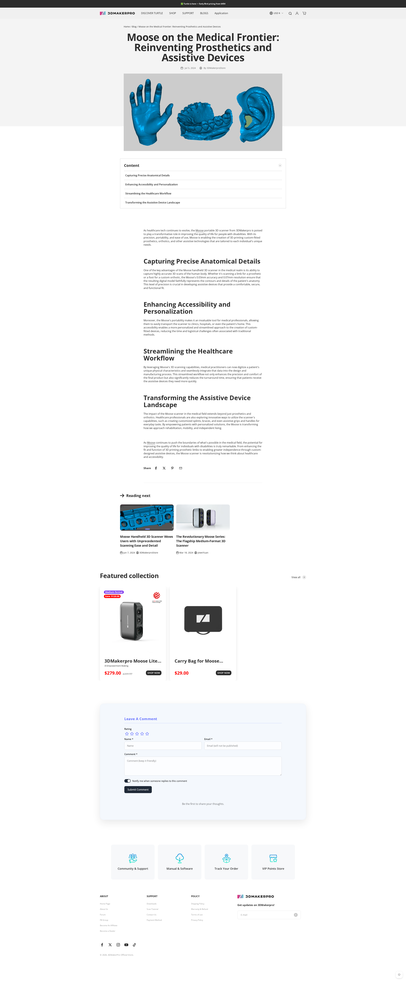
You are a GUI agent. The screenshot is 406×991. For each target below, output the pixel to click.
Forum (103, 914)
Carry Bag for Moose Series (197, 661)
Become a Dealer (107, 931)
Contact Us (151, 914)
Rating (127, 728)
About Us (104, 909)
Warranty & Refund (199, 909)
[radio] (126, 733)
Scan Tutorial (152, 909)
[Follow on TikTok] (134, 945)
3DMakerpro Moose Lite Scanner (131, 661)
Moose (200, 230)
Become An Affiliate (108, 925)
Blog (134, 26)
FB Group (104, 920)
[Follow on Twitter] (110, 945)
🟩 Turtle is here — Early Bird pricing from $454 (203, 3)
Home (127, 26)
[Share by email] (180, 468)
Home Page (105, 904)
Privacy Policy (197, 920)
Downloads (152, 904)
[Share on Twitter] (164, 468)
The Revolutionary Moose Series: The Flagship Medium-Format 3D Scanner (200, 541)
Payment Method (154, 920)
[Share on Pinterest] (172, 468)
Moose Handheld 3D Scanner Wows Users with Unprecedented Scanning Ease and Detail (146, 541)
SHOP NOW (153, 672)
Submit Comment (138, 789)
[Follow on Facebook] (102, 945)
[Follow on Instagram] (118, 945)
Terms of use (197, 914)
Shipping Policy (197, 904)
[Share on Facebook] (156, 468)
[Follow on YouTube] (126, 945)
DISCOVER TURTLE (152, 13)
